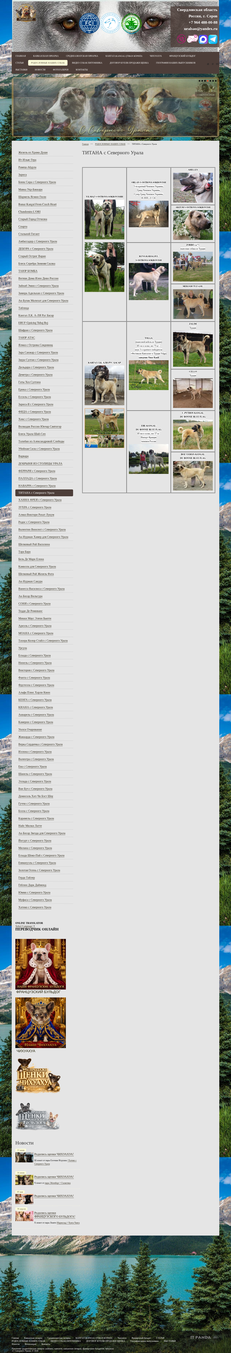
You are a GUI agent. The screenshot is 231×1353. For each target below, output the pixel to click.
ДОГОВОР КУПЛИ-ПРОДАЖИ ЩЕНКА (105, 1340)
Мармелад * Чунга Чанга (68, 1222)
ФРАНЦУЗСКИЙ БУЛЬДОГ (38, 992)
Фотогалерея (30, 1344)
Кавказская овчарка (33, 1337)
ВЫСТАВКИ (170, 1340)
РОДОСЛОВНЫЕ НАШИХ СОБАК (110, 144)
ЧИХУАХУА (26, 1051)
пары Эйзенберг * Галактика (58, 1182)
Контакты (46, 1344)
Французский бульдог (142, 1337)
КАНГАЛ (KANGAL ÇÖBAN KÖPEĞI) (94, 1337)
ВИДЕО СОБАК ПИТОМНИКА (66, 1340)
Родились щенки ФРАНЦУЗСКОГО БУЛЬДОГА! (54, 1214)
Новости (15, 1344)
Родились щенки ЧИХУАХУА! (54, 1154)
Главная (85, 144)
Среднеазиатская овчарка (58, 1337)
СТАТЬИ (160, 1337)
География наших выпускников (144, 1340)
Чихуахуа (122, 1337)
